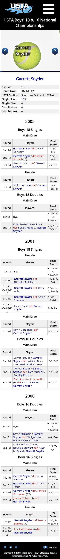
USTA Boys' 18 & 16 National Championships (30, 22)
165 (23, 99)
